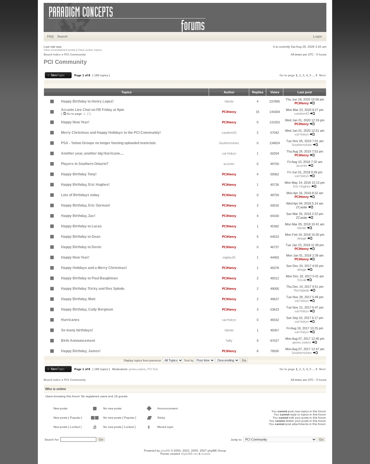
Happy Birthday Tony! (79, 174)
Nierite (229, 101)
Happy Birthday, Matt (78, 299)
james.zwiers (302, 342)
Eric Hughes (301, 186)
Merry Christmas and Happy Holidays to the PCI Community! (111, 133)
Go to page (287, 75)
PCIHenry (302, 103)
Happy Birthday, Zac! (78, 216)
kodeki (205, 453)
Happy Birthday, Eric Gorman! (85, 205)
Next (322, 75)
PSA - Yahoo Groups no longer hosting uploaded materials (108, 143)
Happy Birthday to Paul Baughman (89, 278)
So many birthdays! (77, 330)
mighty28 (229, 257)
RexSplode (301, 290)
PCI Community (75, 54)
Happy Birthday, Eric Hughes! (85, 185)
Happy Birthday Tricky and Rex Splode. (93, 289)
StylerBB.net (189, 453)
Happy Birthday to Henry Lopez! (87, 101)
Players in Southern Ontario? (84, 164)
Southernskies (229, 143)
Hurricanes (70, 320)
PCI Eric (152, 369)
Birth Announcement (78, 341)
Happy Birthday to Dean (80, 237)
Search (62, 36)
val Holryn (302, 134)
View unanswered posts (59, 49)
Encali (301, 280)
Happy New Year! (75, 122)
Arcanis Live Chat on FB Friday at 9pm (92, 110)
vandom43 (301, 113)
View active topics (90, 49)
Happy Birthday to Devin (81, 247)
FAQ (50, 36)
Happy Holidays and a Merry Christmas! (94, 268)
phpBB (165, 450)
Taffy (228, 340)
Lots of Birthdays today (80, 195)
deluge (301, 238)
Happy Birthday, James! (81, 351)
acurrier (228, 164)
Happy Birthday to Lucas (81, 226)
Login (317, 36)
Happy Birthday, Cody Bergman (87, 309)
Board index (52, 54)
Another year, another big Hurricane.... (92, 153)
